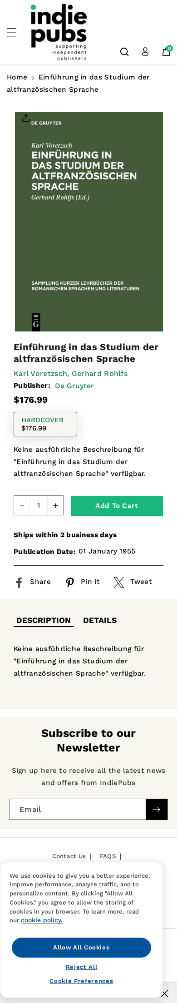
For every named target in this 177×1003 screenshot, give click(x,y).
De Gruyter (74, 385)
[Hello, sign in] (145, 52)
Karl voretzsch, (41, 373)
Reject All (82, 966)
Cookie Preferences (81, 981)
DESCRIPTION (43, 620)
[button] (17, 32)
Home (17, 77)
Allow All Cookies (81, 947)
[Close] (164, 993)
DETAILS (100, 620)
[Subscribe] (156, 810)
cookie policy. (42, 920)
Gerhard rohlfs (100, 373)
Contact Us (69, 856)
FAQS (108, 856)
